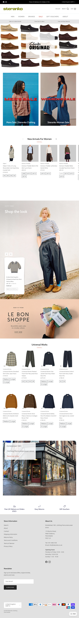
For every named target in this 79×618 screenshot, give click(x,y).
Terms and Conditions (10, 540)
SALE (41, 17)
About (6, 528)
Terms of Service (9, 543)
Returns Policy (8, 537)
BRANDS (31, 17)
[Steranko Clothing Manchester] (13, 9)
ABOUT (65, 17)
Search (6, 525)
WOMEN (21, 17)
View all (39, 141)
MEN (12, 17)
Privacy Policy (8, 546)
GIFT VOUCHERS (52, 17)
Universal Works (39, 344)
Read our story (13, 456)
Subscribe (10, 587)
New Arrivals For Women (39, 139)
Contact (6, 531)
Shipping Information (10, 534)
